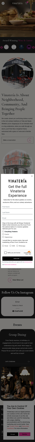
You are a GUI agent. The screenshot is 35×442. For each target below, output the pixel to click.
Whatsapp (22, 246)
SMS (13, 246)
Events (7, 234)
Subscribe (17, 258)
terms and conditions (10, 264)
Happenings (8, 237)
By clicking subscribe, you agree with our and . (17, 263)
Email (6, 246)
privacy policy (28, 262)
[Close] (31, 176)
